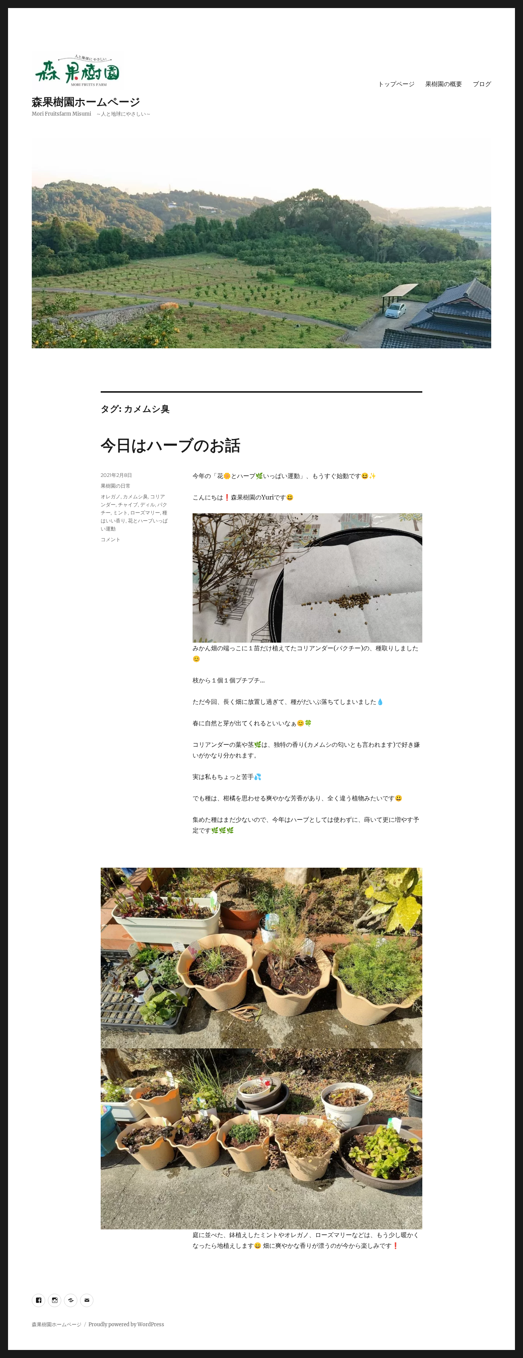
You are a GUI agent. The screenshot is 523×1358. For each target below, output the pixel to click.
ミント (120, 512)
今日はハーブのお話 (170, 445)
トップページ (396, 84)
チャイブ (128, 504)
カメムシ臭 (135, 496)
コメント (111, 539)
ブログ (482, 84)
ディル (147, 504)
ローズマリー (145, 512)
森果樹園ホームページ (86, 101)
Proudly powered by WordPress (126, 1324)
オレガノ (111, 496)
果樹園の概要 (443, 84)
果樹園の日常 (116, 486)
